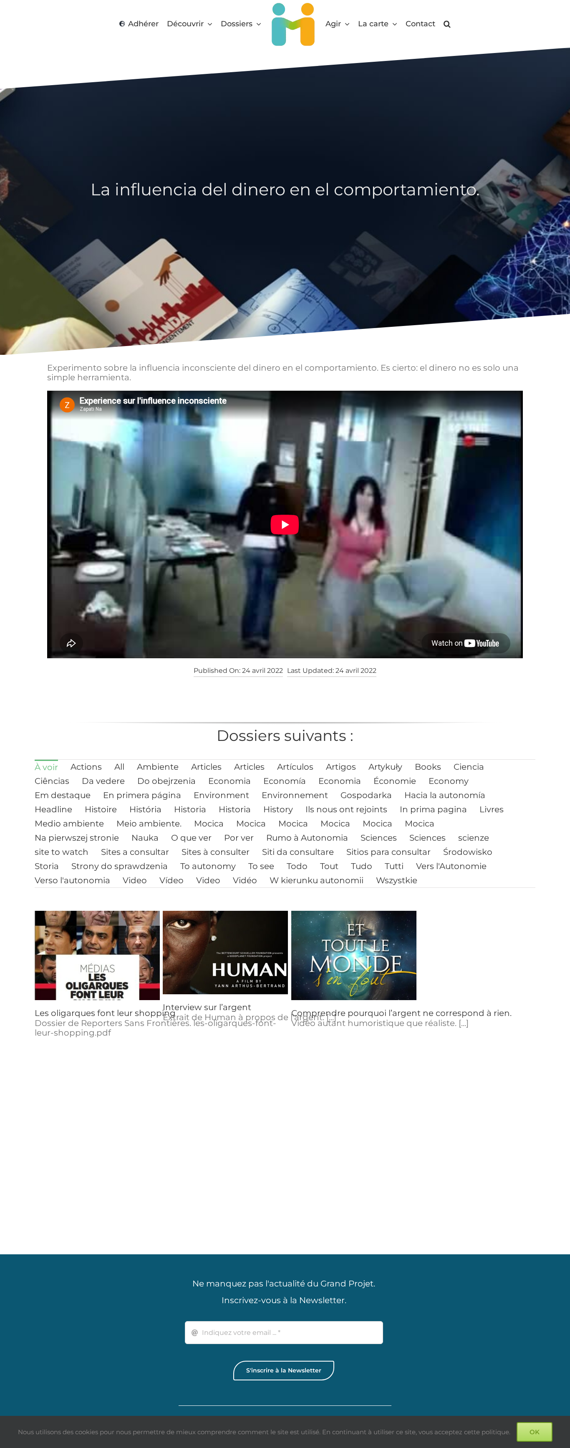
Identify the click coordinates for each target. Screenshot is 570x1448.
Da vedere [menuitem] (103, 781)
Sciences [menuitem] (379, 838)
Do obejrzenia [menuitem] (166, 781)
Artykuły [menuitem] (385, 767)
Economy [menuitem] (449, 781)
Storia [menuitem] (47, 866)
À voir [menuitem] (46, 767)
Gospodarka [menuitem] (366, 795)
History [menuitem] (278, 809)
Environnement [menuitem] (295, 795)
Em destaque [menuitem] (63, 795)
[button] (449, 24)
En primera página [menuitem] (142, 795)
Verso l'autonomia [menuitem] (72, 880)
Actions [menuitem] (86, 767)
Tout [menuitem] (329, 866)
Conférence (315, 1173)
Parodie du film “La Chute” (90, 1167)
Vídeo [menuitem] (171, 880)
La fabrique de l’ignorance (217, 1173)
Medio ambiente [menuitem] (69, 824)
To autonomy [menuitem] (208, 866)
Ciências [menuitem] (52, 781)
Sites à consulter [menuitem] (216, 852)
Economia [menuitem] (229, 781)
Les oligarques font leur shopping (105, 1013)
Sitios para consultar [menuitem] (388, 852)
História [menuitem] (145, 809)
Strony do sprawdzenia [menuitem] (119, 866)
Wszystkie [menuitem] (396, 880)
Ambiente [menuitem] (158, 767)
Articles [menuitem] (206, 767)
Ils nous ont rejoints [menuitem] (346, 809)
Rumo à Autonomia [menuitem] (307, 838)
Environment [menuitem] (221, 795)
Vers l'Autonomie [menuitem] (451, 866)
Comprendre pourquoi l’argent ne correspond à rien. (401, 1013)
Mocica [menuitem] (209, 824)
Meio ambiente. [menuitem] (149, 824)
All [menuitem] (119, 767)
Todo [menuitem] (297, 866)
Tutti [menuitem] (394, 866)
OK (535, 1432)
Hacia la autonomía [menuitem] (444, 795)
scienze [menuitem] (473, 838)
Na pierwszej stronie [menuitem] (77, 838)
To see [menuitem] (261, 866)
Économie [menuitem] (394, 781)
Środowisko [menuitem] (467, 852)
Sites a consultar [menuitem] (135, 852)
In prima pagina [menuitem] (433, 809)
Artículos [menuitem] (295, 767)
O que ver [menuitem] (191, 838)
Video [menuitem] (135, 880)
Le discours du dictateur (469, 1013)
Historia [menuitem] (190, 809)
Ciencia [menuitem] (469, 767)
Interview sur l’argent (207, 1007)
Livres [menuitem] (491, 809)
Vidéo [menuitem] (245, 880)
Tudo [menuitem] (361, 866)
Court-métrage (450, 1167)
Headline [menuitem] (53, 809)
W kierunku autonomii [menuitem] (316, 880)
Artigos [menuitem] (341, 767)
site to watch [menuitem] (61, 852)
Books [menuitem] (428, 767)
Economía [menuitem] (284, 781)
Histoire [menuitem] (101, 809)
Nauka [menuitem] (145, 838)
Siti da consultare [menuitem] (298, 852)
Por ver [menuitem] (239, 838)
